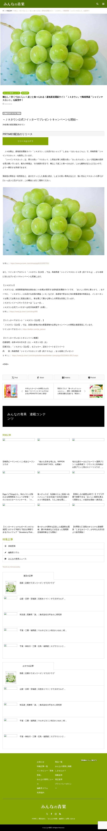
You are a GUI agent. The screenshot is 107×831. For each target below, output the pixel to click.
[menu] (103, 4)
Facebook (51, 814)
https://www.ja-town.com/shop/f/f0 (24, 311)
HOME (34, 819)
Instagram (56, 814)
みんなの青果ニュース (11, 93)
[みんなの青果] (14, 4)
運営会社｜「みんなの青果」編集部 (51, 819)
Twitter (47, 814)
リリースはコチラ (25, 141)
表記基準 (58, 779)
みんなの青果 (48, 827)
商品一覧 (58, 762)
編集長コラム (13, 552)
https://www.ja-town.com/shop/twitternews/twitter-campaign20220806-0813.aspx (45, 355)
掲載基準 (58, 775)
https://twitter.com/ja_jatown (34, 329)
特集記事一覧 (42, 766)
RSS (60, 814)
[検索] (97, 4)
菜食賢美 (12, 546)
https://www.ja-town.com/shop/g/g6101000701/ (29, 263)
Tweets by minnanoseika (11, 567)
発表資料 (25, 93)
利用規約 (40, 793)
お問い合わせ (70, 819)
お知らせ (40, 762)
